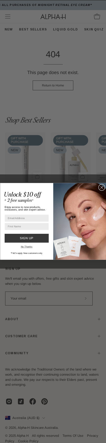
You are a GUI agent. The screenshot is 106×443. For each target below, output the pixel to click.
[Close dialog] (102, 188)
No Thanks (26, 246)
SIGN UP (26, 238)
